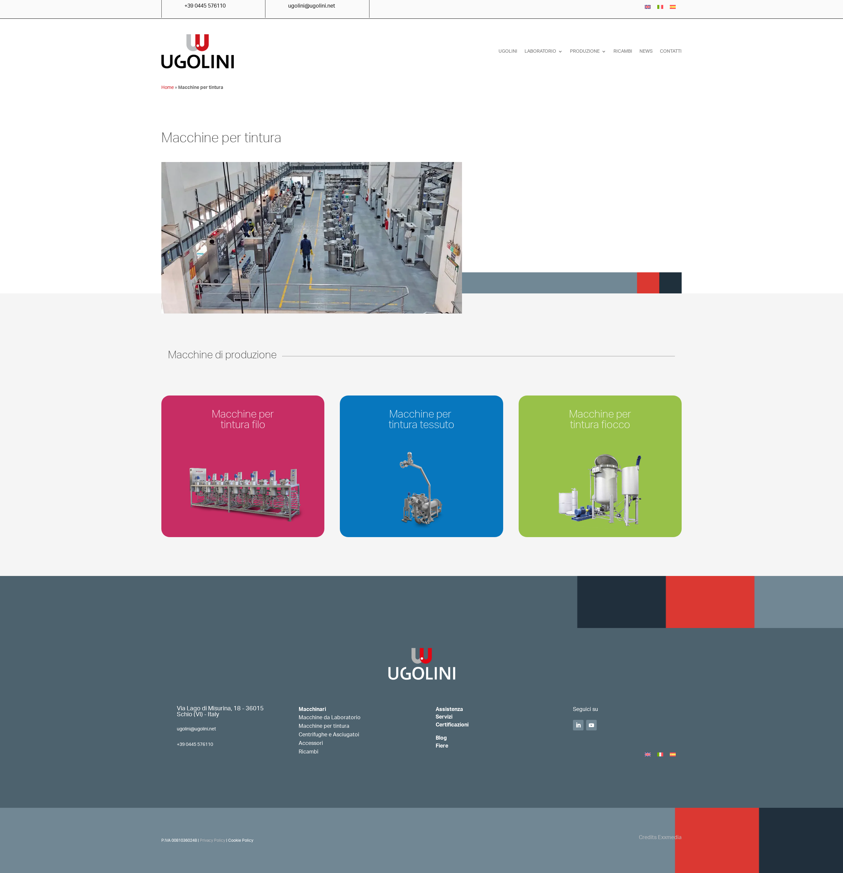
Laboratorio (540, 51)
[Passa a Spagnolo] (672, 7)
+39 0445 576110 (195, 744)
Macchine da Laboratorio (330, 717)
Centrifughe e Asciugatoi (329, 734)
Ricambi (622, 51)
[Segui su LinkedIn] (578, 725)
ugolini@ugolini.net (196, 729)
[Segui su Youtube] (591, 725)
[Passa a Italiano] (660, 7)
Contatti (671, 51)
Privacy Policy (212, 840)
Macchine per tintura (324, 726)
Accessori (311, 743)
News (646, 51)
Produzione (585, 51)
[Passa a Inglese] (647, 7)
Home (167, 87)
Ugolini (508, 51)
